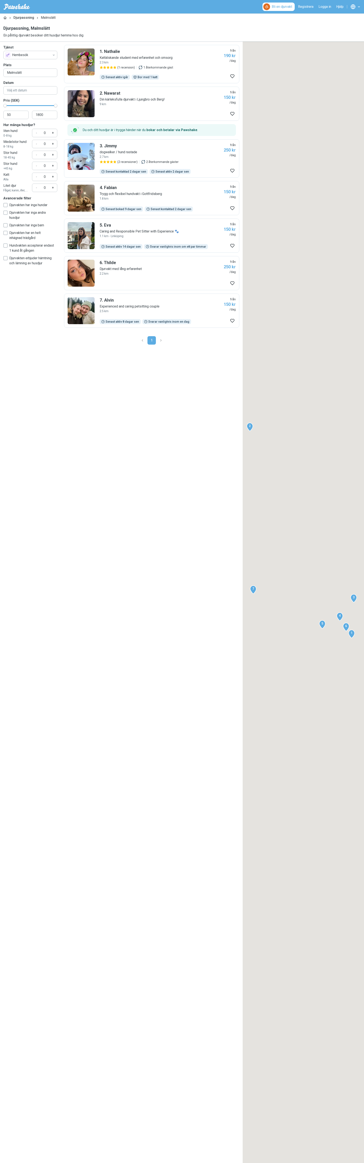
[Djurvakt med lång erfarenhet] (151, 273)
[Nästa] (161, 340)
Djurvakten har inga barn (26, 225)
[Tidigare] (142, 340)
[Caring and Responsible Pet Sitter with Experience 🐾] (151, 235)
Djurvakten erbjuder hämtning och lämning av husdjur (30, 260)
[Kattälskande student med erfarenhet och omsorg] (151, 64)
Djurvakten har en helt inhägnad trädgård (25, 235)
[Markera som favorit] (232, 76)
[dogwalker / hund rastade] (151, 158)
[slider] (5, 105)
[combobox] (30, 55)
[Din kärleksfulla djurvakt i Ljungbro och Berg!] (151, 104)
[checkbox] (5, 205)
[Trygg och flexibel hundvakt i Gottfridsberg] (151, 198)
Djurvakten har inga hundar (28, 205)
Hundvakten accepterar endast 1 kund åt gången (31, 247)
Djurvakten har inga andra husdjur (27, 215)
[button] (351, 634)
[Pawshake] (16, 7)
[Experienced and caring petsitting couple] (151, 311)
